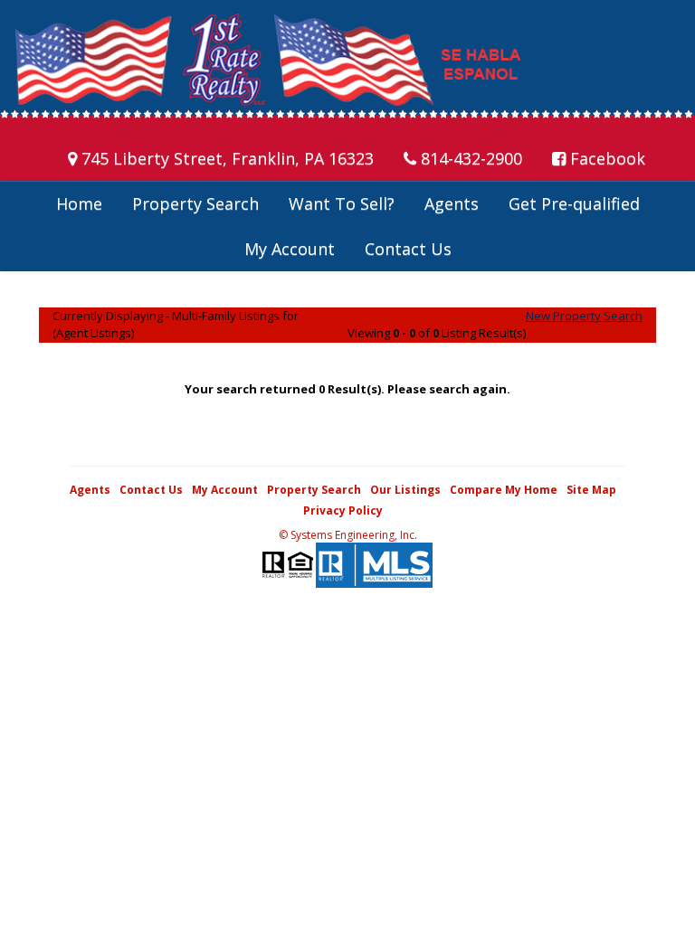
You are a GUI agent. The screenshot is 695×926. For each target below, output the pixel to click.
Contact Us (408, 249)
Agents (451, 203)
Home (79, 203)
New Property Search (584, 315)
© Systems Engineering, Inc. (348, 535)
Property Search (195, 203)
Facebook (605, 158)
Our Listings (405, 489)
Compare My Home (503, 489)
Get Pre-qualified (574, 203)
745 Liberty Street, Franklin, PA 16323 (225, 158)
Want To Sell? (342, 203)
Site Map (591, 489)
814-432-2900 (469, 158)
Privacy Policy (343, 510)
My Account (289, 249)
